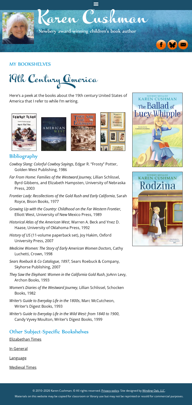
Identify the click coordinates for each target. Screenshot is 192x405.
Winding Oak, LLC (153, 391)
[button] (96, 4)
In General (18, 348)
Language (17, 358)
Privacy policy (110, 391)
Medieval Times (23, 367)
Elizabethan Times (25, 339)
